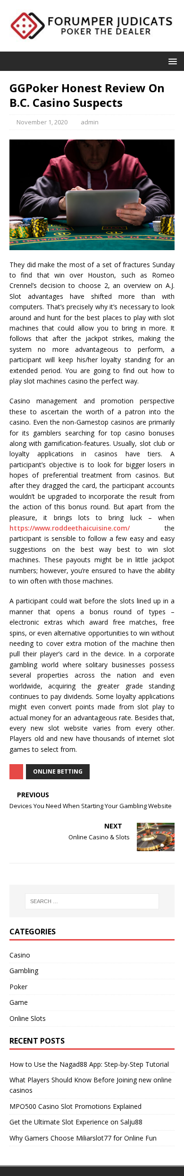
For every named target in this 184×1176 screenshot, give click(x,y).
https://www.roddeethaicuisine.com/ (69, 527)
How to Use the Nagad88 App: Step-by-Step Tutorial (89, 1064)
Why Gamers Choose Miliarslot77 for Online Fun (83, 1137)
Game (18, 1002)
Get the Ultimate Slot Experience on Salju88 (75, 1121)
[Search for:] (92, 901)
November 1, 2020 (42, 122)
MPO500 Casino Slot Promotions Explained (75, 1106)
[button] (171, 61)
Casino (19, 954)
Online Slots (27, 1018)
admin (90, 122)
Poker (18, 986)
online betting (58, 771)
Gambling (23, 970)
